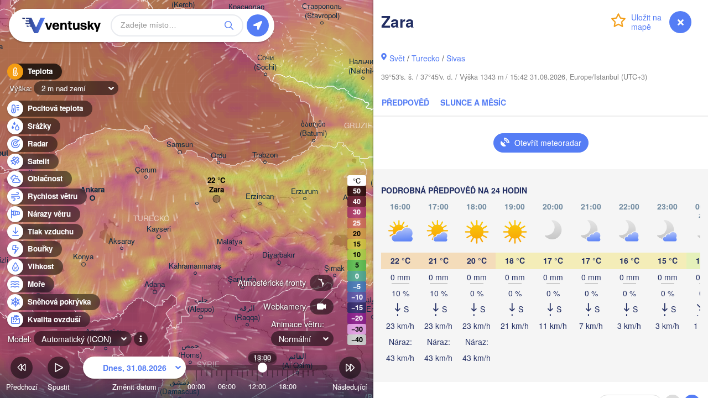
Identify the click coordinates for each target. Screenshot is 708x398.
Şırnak (334, 268)
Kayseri (159, 229)
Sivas (455, 58)
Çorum (146, 170)
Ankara (92, 190)
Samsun (179, 144)
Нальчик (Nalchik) (362, 66)
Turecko (426, 58)
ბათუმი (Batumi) (313, 128)
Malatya (229, 242)
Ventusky (60, 25)
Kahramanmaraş (195, 266)
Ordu (218, 155)
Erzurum (304, 191)
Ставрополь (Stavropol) (322, 11)
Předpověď (405, 102)
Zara (216, 190)
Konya (83, 256)
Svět (397, 58)
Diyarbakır (278, 255)
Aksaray (121, 241)
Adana (154, 284)
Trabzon (265, 155)
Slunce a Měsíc (473, 102)
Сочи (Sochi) (265, 62)
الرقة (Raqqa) (247, 312)
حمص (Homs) (190, 350)
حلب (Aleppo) (201, 304)
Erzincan (260, 196)
